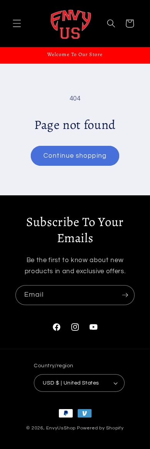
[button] (17, 23)
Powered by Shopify (100, 428)
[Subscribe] (125, 295)
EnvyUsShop (61, 428)
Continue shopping (75, 155)
